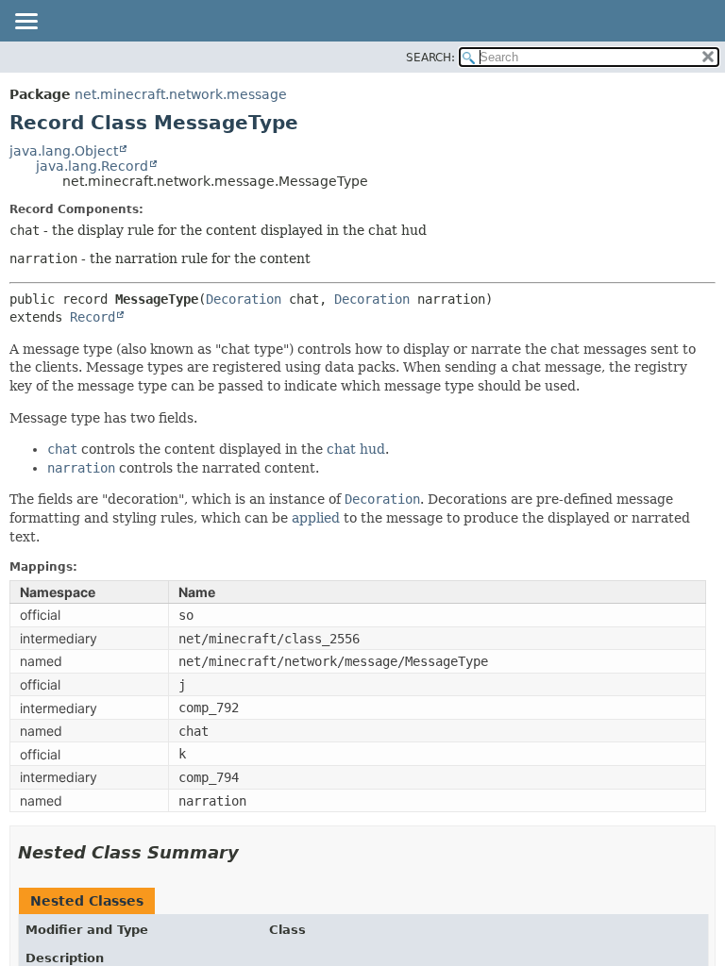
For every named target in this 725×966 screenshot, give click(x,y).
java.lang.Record (92, 166)
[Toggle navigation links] (25, 22)
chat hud (356, 449)
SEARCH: (430, 57)
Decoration (243, 299)
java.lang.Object (63, 150)
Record (92, 317)
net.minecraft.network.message (181, 94)
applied (316, 517)
